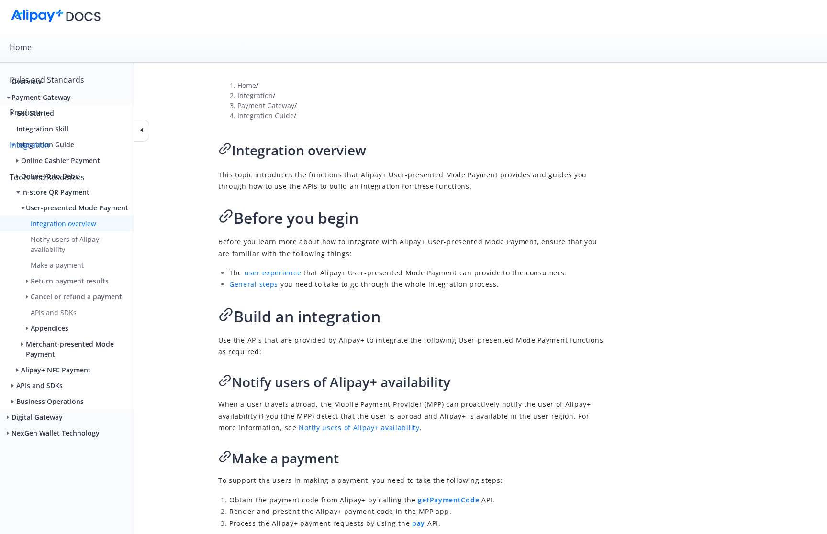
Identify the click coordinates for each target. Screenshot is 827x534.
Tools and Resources (47, 177)
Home (21, 47)
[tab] (413, 47)
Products (26, 112)
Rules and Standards (47, 80)
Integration (30, 145)
